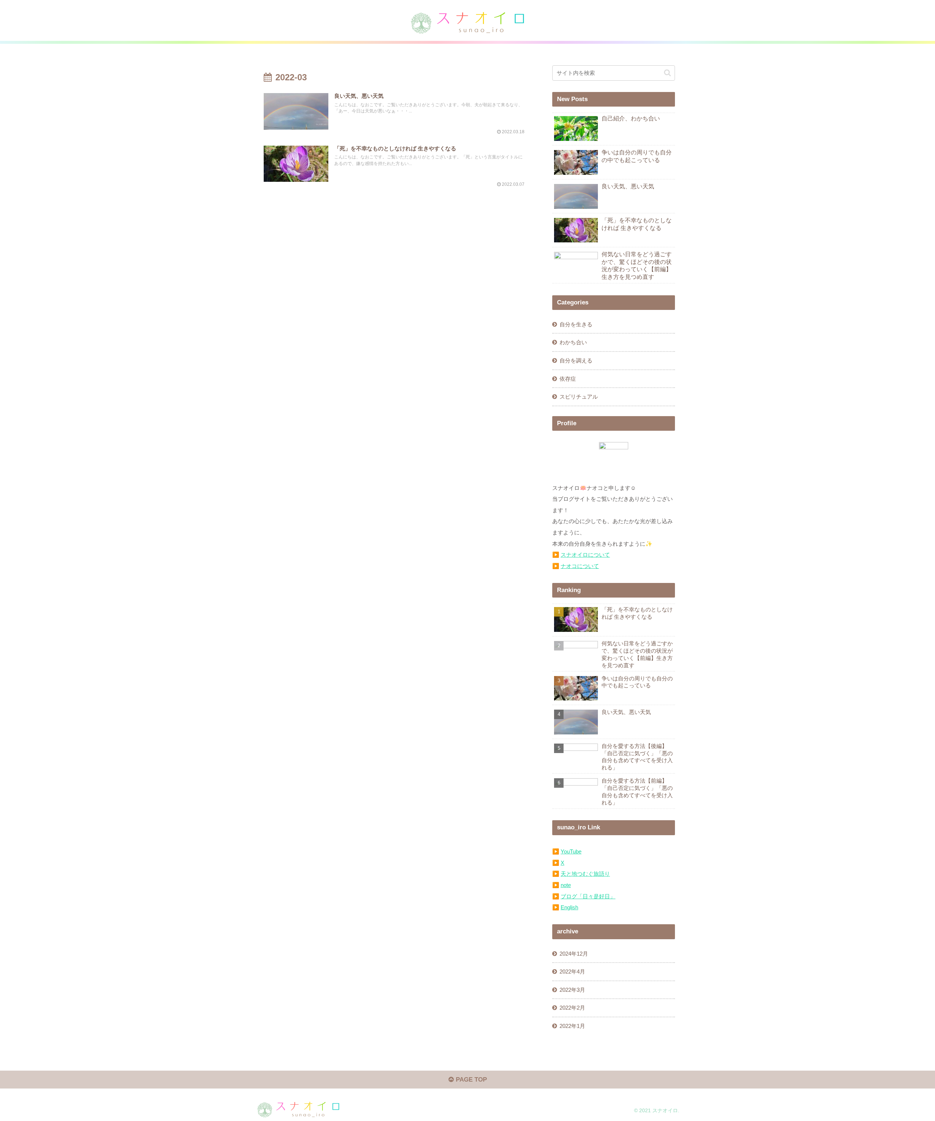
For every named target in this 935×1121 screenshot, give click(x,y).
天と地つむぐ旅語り (585, 874)
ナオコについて (580, 566)
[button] (667, 73)
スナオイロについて (585, 555)
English (569, 907)
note (566, 885)
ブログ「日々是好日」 (588, 896)
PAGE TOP (470, 1079)
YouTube (571, 851)
